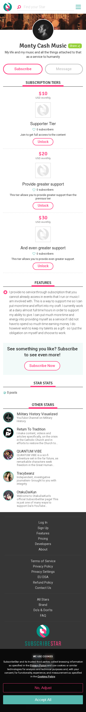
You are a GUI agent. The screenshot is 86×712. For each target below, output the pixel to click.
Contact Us (43, 588)
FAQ (43, 616)
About (43, 549)
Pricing (43, 539)
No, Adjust (43, 688)
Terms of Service (43, 561)
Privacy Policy (43, 566)
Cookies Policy (46, 676)
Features (43, 533)
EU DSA (43, 577)
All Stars (43, 599)
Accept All (43, 700)
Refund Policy (43, 582)
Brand (43, 605)
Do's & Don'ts (43, 610)
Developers (43, 544)
